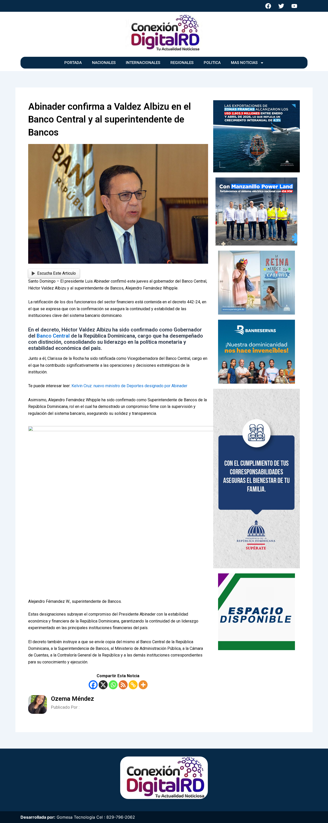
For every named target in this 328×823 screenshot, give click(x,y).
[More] (143, 684)
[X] (103, 684)
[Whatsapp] (113, 684)
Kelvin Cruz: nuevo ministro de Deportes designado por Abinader (129, 385)
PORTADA (73, 62)
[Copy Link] (133, 684)
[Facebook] (93, 684)
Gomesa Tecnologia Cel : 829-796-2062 (96, 817)
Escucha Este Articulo (56, 273)
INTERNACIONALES (143, 62)
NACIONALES (104, 62)
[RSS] (123, 684)
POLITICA (212, 62)
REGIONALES (181, 62)
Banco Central (54, 336)
